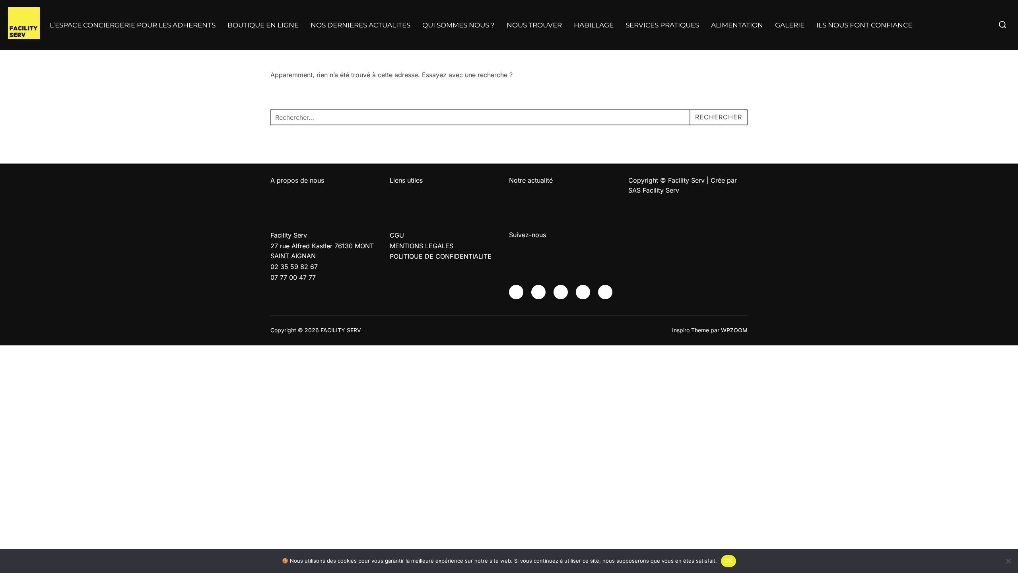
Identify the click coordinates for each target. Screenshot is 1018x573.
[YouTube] (561, 292)
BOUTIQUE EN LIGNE (263, 25)
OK (728, 560)
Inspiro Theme (690, 330)
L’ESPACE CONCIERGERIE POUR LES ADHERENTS (133, 25)
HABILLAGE (594, 25)
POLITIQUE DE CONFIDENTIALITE (441, 256)
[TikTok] (605, 292)
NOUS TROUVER (534, 25)
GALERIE (789, 25)
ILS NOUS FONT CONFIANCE (864, 25)
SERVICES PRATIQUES (662, 25)
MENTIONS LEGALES (421, 246)
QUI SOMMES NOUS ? (458, 25)
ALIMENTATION (737, 25)
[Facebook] (516, 292)
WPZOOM (734, 330)
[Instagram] (538, 292)
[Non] (1008, 561)
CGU (397, 235)
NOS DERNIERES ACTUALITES (360, 25)
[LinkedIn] (583, 292)
